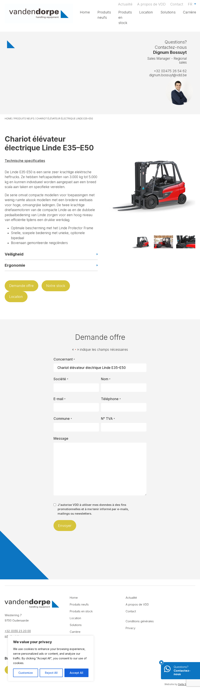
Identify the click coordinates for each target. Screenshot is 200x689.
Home (85, 12)
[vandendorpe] (39, 13)
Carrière (189, 12)
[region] (51, 658)
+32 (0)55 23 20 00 (18, 631)
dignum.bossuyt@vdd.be (168, 75)
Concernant (64, 359)
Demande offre (21, 286)
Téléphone (111, 399)
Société (61, 379)
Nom (105, 379)
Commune (63, 419)
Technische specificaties (25, 161)
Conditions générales (140, 621)
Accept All (76, 672)
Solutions (168, 12)
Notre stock (55, 286)
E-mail (59, 399)
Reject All (51, 672)
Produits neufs (104, 15)
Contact (176, 4)
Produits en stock (125, 17)
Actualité (125, 4)
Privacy (130, 628)
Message (61, 438)
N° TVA (108, 419)
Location (146, 12)
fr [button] (190, 4)
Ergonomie (15, 265)
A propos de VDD (151, 4)
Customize (25, 672)
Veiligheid (14, 254)
